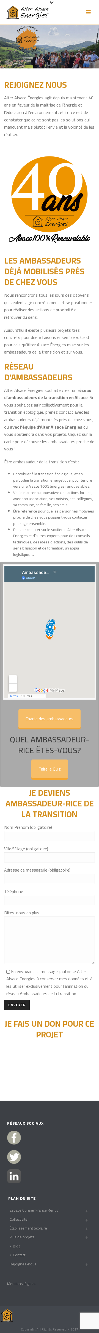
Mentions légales (21, 1283)
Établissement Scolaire (28, 1228)
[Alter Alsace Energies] (7, 1315)
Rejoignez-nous (23, 1264)
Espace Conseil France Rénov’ (34, 1210)
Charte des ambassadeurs (49, 719)
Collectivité (19, 1219)
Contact (19, 1254)
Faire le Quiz (49, 769)
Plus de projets (22, 1237)
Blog (16, 1246)
